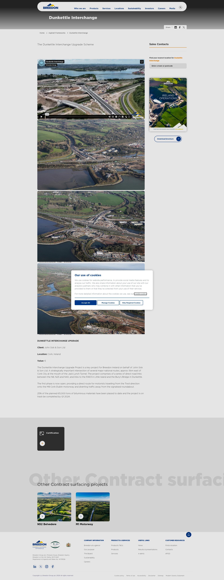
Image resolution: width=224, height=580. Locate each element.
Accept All (85, 303)
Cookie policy (140, 294)
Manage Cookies (108, 303)
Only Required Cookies (131, 303)
